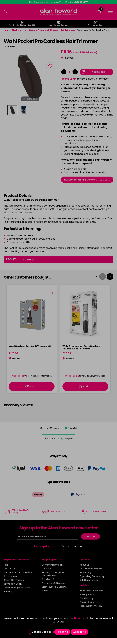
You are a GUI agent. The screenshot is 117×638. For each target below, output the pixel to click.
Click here (80, 618)
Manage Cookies (41, 632)
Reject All (62, 632)
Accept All (79, 632)
